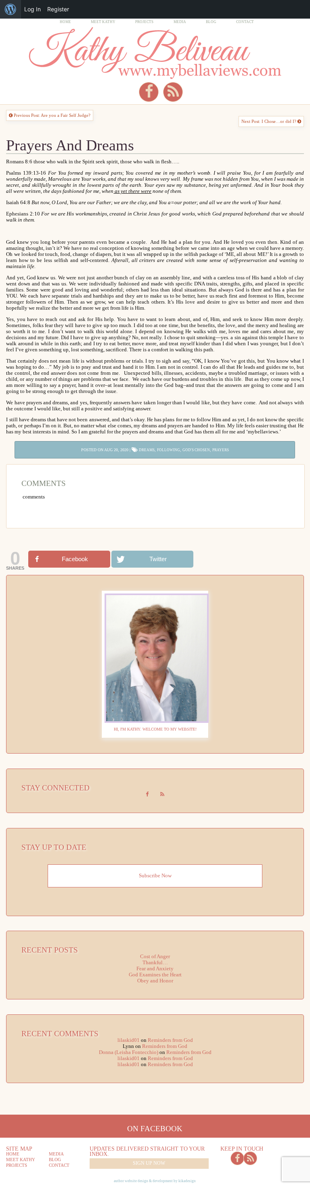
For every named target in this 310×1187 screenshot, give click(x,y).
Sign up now (149, 1163)
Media (180, 22)
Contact (245, 22)
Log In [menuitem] (32, 9)
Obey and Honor (155, 981)
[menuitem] (10, 9)
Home (65, 22)
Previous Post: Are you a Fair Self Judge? (51, 115)
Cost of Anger (155, 956)
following (168, 450)
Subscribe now (155, 876)
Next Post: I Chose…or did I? (269, 121)
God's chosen (196, 450)
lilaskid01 (128, 1040)
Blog (211, 22)
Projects (144, 22)
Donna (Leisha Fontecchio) (128, 1052)
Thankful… (155, 962)
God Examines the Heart (155, 975)
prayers (220, 450)
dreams (147, 450)
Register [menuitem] (58, 9)
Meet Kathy (103, 22)
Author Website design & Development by (155, 1181)
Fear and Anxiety (155, 969)
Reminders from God (170, 1040)
